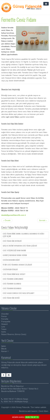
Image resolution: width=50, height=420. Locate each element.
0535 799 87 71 (32, 417)
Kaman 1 (5, 351)
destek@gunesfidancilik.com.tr (13, 215)
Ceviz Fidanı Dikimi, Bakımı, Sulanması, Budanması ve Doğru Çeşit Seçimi (23, 234)
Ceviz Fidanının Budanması (12, 288)
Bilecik (3, 348)
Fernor (4, 316)
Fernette (4, 319)
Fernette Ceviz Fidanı (18, 19)
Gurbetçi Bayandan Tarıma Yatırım (15, 255)
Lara (3, 326)
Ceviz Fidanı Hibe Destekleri (12, 241)
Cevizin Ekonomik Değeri (11, 260)
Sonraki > (43, 220)
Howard (4, 324)
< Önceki (6, 220)
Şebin (3, 346)
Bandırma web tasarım (28, 411)
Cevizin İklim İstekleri (10, 269)
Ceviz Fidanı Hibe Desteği (11, 298)
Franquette (5, 321)
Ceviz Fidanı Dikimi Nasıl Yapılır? (14, 274)
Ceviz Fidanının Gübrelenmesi (13, 279)
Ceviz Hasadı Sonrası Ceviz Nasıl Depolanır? (18, 293)
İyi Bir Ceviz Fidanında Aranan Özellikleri (17, 264)
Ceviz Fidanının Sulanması (12, 283)
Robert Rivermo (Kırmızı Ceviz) (13, 334)
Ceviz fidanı (43, 411)
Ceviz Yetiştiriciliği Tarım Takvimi (14, 250)
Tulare (3, 329)
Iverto (3, 331)
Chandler (5, 313)
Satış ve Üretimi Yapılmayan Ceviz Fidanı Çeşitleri (20, 245)
